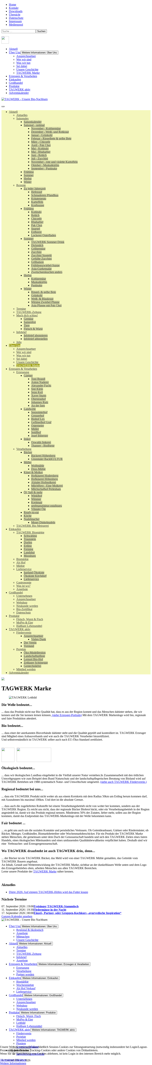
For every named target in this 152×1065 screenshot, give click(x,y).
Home (12, 4)
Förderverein (23, 1033)
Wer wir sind (23, 59)
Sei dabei (21, 66)
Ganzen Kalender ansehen (16, 916)
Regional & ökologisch (29, 929)
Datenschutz (16, 17)
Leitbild (20, 1022)
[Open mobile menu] (2, 106)
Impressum (15, 21)
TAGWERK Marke (28, 72)
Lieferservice (24, 991)
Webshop (21, 1005)
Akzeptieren (7, 1059)
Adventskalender (19, 92)
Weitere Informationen (13, 1063)
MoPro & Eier (24, 1019)
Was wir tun (23, 62)
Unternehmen (24, 998)
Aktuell (13, 48)
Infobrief (21, 957)
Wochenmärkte (25, 985)
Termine (21, 950)
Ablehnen (20, 1059)
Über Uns (14, 52)
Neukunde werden (27, 1008)
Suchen (41, 31)
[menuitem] (13, 111)
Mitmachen (22, 936)
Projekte (21, 1036)
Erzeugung (22, 967)
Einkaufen (15, 79)
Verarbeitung (23, 971)
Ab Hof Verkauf (25, 988)
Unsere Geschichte (27, 69)
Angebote (22, 933)
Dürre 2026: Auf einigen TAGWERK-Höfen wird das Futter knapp (48, 892)
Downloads (15, 11)
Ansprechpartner (26, 56)
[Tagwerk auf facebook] (5, 42)
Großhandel (16, 82)
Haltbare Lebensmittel (29, 1026)
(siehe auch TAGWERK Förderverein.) (123, 781)
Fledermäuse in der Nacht (50, 909)
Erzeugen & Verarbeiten (23, 76)
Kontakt (13, 7)
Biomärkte (22, 981)
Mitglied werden (26, 1040)
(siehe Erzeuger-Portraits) (66, 715)
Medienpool (16, 24)
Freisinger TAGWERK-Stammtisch (56, 906)
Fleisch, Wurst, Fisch (28, 1016)
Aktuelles (21, 947)
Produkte (14, 86)
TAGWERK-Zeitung (28, 953)
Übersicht (14, 14)
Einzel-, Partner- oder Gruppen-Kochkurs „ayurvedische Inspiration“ (77, 913)
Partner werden (25, 974)
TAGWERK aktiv (19, 89)
